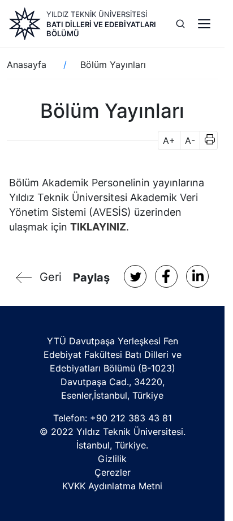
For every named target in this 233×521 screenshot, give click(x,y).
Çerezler (112, 472)
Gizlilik (112, 458)
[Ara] (180, 23)
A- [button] (190, 140)
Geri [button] (51, 277)
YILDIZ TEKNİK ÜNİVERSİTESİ (96, 14)
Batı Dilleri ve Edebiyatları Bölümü (101, 29)
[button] (206, 140)
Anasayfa (26, 64)
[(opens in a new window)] (135, 276)
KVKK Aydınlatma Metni (112, 486)
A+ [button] (169, 140)
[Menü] (204, 23)
